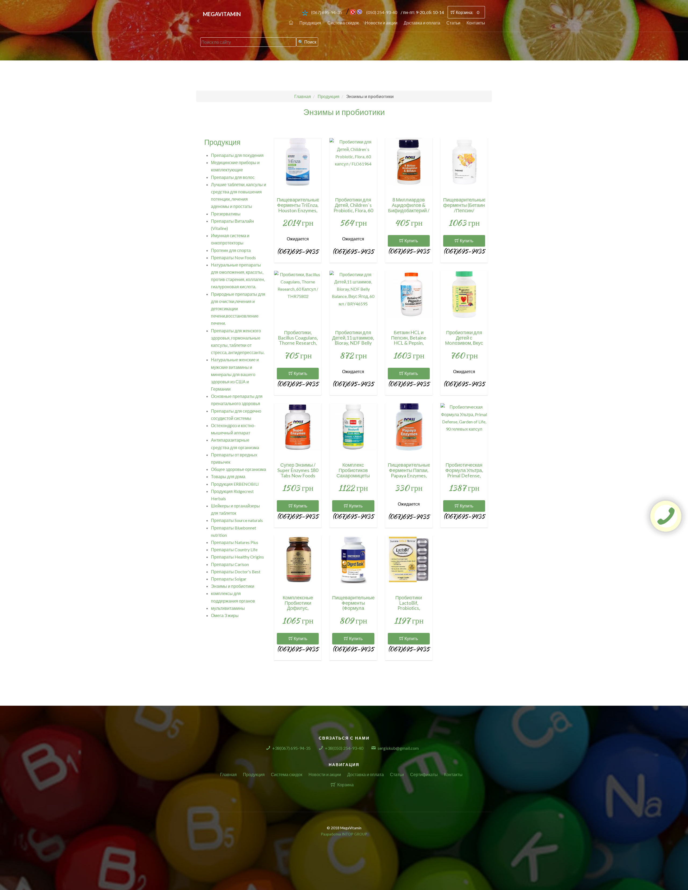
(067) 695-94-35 (326, 12)
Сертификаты (424, 774)
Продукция (310, 22)
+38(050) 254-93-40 (344, 748)
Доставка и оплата (422, 22)
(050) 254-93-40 (381, 12)
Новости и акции (381, 22)
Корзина (345, 784)
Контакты (476, 22)
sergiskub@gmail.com (398, 748)
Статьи (453, 22)
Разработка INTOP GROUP (344, 834)
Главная (228, 774)
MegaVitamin (222, 14)
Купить (411, 240)
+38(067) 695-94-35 (291, 748)
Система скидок (343, 22)
